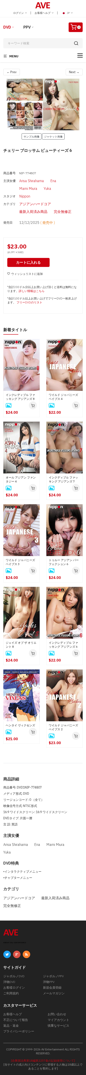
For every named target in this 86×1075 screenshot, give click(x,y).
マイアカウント (58, 1020)
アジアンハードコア (35, 204)
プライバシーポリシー (18, 1031)
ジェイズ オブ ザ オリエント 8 (21, 645)
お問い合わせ (57, 1014)
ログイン (18, 13)
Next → (74, 72)
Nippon (24, 196)
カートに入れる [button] (28, 262)
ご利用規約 (11, 993)
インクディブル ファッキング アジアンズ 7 (63, 479)
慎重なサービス (58, 1026)
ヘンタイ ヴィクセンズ (20, 725)
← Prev (12, 72)
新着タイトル (15, 329)
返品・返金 (11, 1026)
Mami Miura (28, 188)
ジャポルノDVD (13, 976)
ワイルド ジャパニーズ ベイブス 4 (63, 397)
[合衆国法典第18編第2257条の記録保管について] (43, 1060)
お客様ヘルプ (43, 13)
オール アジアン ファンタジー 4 (21, 479)
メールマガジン (54, 993)
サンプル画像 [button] (31, 136)
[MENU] (80, 55)
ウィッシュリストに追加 (27, 274)
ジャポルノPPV (53, 976)
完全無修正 (62, 211)
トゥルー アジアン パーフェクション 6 (64, 562)
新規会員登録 (52, 988)
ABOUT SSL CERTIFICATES (14, 942)
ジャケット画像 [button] (53, 136)
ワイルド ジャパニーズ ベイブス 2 (63, 727)
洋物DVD (9, 982)
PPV (27, 27)
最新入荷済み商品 (33, 211)
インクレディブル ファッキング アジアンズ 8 (20, 397)
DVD (7, 27)
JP (68, 13)
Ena (53, 181)
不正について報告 (15, 1020)
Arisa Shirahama (31, 181)
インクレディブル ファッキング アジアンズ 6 (63, 645)
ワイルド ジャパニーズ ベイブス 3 (20, 562)
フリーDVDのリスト (29, 302)
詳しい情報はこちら (32, 291)
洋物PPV (48, 982)
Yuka (47, 188)
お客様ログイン (14, 988)
